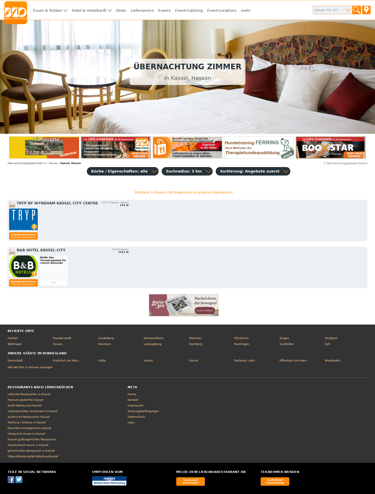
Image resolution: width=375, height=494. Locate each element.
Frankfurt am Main (66, 360)
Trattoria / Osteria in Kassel (27, 422)
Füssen (57, 344)
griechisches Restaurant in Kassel (31, 450)
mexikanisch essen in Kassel (28, 445)
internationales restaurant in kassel (33, 411)
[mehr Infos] (23, 219)
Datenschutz (136, 416)
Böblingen (15, 344)
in (27, 163)
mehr (246, 10)
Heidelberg (106, 338)
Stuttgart (331, 338)
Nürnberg (195, 344)
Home (132, 394)
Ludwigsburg (152, 344)
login (131, 422)
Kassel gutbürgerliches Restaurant (32, 439)
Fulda (102, 360)
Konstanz (104, 344)
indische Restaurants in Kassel (29, 394)
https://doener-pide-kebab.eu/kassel (33, 456)
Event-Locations (222, 10)
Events (164, 10)
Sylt (327, 344)
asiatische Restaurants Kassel (29, 416)
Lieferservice (142, 10)
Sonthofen (287, 344)
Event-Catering (189, 10)
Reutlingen (241, 344)
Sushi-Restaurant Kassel (25, 405)
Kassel (193, 360)
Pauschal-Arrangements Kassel (29, 428)
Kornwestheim (154, 338)
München (195, 338)
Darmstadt (15, 360)
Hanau (148, 360)
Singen (284, 338)
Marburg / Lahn (244, 360)
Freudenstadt (62, 338)
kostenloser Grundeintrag (275, 481)
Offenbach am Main (293, 360)
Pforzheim (241, 338)
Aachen (13, 338)
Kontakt (133, 399)
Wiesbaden (332, 360)
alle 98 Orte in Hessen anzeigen (30, 367)
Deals (121, 10)
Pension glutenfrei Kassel (25, 399)
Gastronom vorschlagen (190, 481)
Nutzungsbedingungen (143, 411)
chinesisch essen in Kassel (26, 433)
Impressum (135, 405)
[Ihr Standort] (366, 10)
